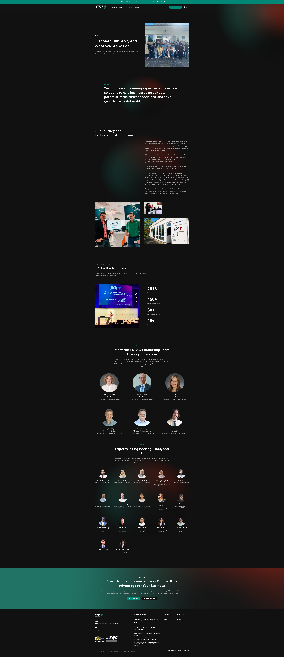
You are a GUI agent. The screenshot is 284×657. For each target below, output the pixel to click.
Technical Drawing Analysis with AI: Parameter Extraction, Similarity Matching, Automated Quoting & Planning (147, 633)
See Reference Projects (149, 598)
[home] (102, 7)
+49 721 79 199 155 (99, 629)
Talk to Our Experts (175, 7)
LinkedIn (179, 619)
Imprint (179, 650)
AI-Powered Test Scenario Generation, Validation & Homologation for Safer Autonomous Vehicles (146, 638)
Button (108, 107)
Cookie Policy (186, 650)
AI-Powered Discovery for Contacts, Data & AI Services (147, 625)
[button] (118, 7)
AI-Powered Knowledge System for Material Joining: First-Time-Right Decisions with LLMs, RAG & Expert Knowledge (146, 643)
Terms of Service (128, 651)
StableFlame (168, 162)
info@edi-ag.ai (98, 631)
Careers (136, 7)
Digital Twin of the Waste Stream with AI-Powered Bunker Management (146, 628)
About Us (129, 7)
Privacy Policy (120, 651)
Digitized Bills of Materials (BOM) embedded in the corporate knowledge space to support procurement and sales (146, 620)
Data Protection (172, 650)
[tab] (167, 290)
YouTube (179, 622)
